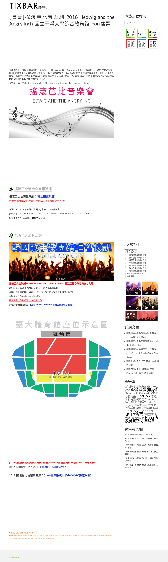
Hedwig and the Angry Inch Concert (21, 535)
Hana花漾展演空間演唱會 (141, 419)
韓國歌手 (57, 535)
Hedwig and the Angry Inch (46, 538)
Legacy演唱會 (133, 405)
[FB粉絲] (44, 467)
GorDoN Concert (138, 411)
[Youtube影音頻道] (58, 467)
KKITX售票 (133, 414)
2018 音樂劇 (13, 538)
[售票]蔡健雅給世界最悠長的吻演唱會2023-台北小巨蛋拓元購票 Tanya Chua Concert (142, 353)
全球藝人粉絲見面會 (135, 273)
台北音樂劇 (20, 538)
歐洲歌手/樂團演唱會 (137, 268)
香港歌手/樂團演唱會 (137, 265)
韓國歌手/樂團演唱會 (137, 260)
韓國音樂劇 (34, 538)
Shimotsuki (137, 418)
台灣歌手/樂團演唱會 (137, 255)
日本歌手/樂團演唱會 (137, 258)
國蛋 (134, 390)
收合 (135, 250)
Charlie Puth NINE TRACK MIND (140, 401)
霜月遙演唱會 (136, 399)
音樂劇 (75, 535)
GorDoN (143, 396)
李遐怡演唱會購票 (135, 387)
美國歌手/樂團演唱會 (137, 271)
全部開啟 (128, 250)
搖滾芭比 (35, 535)
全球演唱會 (14, 533)
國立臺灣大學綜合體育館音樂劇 (87, 535)
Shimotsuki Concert (136, 393)
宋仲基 (145, 405)
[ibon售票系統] (53, 475)
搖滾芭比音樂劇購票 (66, 535)
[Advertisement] (65, 47)
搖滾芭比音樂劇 (49, 535)
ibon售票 (41, 535)
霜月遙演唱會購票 (147, 408)
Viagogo (27, 538)
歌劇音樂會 (22, 533)
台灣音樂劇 (100, 535)
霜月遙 (132, 396)
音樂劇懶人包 (108, 535)
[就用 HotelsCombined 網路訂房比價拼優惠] (51, 305)
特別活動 (30, 533)
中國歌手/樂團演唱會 (137, 263)
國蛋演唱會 (148, 390)
